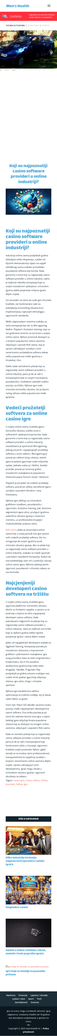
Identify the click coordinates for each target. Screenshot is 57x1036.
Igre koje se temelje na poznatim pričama (25, 973)
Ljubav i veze (18, 998)
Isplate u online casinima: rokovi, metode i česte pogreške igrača (26, 952)
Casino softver (32, 780)
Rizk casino (11, 529)
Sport (31, 998)
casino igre (18, 780)
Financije (23, 995)
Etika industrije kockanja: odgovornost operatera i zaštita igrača (25, 861)
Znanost (35, 1002)
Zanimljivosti (21, 1002)
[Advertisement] (28, 101)
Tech (39, 998)
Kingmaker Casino (17, 907)
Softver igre (22, 784)
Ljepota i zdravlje (39, 995)
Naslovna (10, 995)
